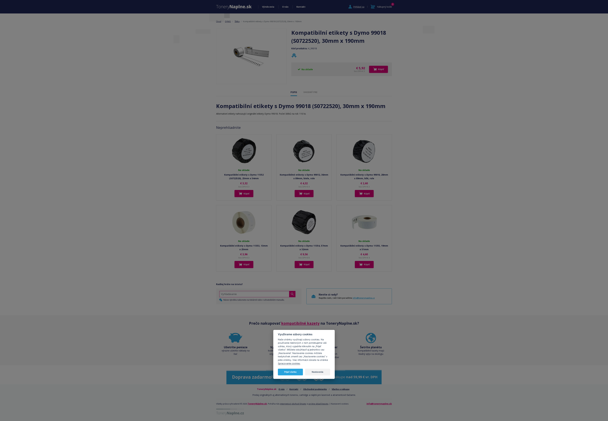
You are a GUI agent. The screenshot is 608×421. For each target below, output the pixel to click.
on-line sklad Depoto (318, 403)
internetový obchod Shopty (293, 403)
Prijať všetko (290, 372)
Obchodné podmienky (315, 389)
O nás (285, 6)
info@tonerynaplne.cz (364, 297)
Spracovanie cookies (289, 363)
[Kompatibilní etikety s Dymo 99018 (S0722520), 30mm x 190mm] (251, 56)
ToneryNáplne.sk (257, 403)
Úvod (218, 21)
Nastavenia (317, 372)
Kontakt (300, 6)
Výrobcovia (268, 6)
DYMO (228, 21)
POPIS (294, 92)
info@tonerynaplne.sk (379, 403)
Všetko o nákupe (340, 389)
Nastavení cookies (340, 403)
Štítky (237, 21)
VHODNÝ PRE (310, 92)
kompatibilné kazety (300, 323)
